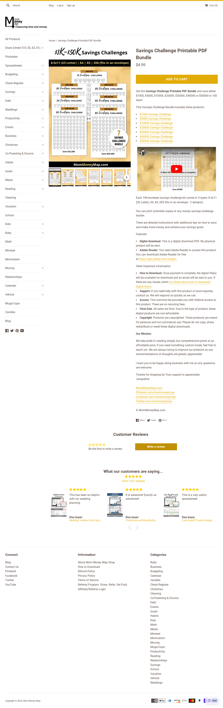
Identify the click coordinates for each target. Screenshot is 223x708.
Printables (11, 56)
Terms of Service (88, 580)
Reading (24, 188)
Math (8, 241)
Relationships (13, 277)
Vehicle (24, 294)
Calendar (24, 285)
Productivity (24, 118)
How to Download (89, 567)
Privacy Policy (86, 575)
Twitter (9, 580)
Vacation (24, 206)
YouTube (10, 584)
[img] (133, 476)
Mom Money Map (31, 700)
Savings (24, 92)
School (9, 215)
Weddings (24, 109)
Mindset (10, 250)
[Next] (126, 106)
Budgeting (24, 74)
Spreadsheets (24, 65)
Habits (24, 162)
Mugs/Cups (12, 303)
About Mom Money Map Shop (96, 562)
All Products (12, 39)
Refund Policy (86, 571)
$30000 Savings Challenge (156, 132)
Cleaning (10, 197)
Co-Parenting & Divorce (24, 153)
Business (24, 136)
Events (24, 127)
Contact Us (12, 567)
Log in (60, 5)
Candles (10, 312)
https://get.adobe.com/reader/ (157, 259)
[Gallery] (90, 116)
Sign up (71, 5)
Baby (24, 233)
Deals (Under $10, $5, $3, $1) (24, 47)
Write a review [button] (156, 446)
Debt (24, 100)
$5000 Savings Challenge (155, 118)
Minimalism (12, 259)
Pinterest (10, 571)
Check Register (24, 83)
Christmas (24, 144)
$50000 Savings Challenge (156, 141)
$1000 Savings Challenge (155, 114)
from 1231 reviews (133, 481)
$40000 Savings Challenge (156, 136)
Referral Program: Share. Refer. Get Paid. (103, 584)
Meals (24, 180)
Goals (24, 171)
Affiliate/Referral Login (92, 589)
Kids (24, 224)
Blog (51, 5)
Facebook (11, 575)
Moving (24, 268)
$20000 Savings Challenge (156, 127)
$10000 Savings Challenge (156, 123)
